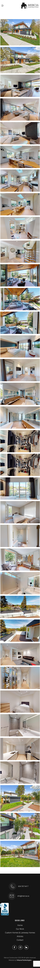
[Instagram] (20, 947)
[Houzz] (26, 947)
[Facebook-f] (14, 947)
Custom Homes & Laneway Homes (20, 932)
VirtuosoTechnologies (24, 960)
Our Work (20, 929)
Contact (20, 940)
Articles (20, 936)
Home (20, 925)
